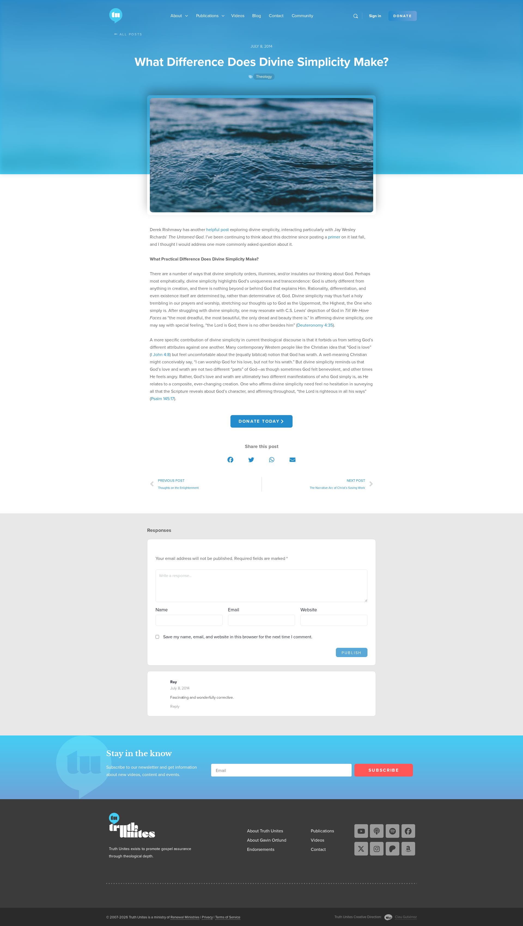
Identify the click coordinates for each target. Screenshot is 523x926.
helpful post (217, 229)
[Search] (355, 16)
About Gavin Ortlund (266, 840)
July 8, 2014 (180, 688)
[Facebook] (408, 831)
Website (308, 609)
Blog (256, 16)
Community (302, 16)
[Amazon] (408, 849)
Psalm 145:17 (162, 398)
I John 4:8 (160, 354)
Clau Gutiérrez (406, 916)
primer (334, 237)
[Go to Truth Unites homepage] (116, 15)
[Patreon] (392, 849)
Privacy (207, 917)
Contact (276, 16)
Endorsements (260, 849)
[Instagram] (377, 849)
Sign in (375, 16)
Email (233, 609)
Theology (264, 76)
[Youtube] (361, 831)
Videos (237, 16)
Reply (175, 706)
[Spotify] (392, 831)
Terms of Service (227, 917)
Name (162, 609)
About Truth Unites (265, 831)
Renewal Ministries (185, 917)
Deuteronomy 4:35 (315, 325)
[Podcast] (377, 831)
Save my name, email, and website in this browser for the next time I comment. (237, 637)
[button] (230, 460)
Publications (207, 16)
